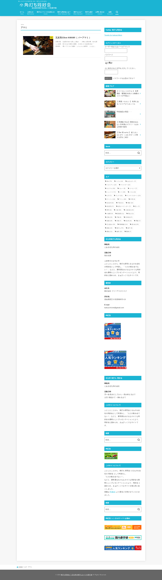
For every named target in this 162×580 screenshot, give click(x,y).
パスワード (109, 55)
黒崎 (128, 231)
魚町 (119, 231)
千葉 (120, 203)
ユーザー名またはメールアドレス (117, 47)
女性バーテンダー (124, 206)
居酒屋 (120, 213)
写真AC (113, 492)
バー (122, 192)
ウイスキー (125, 185)
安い (137, 206)
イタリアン (111, 185)
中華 (132, 199)
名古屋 (110, 206)
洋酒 (118, 221)
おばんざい (131, 181)
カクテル (111, 188)
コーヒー (133, 188)
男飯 (138, 221)
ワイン (122, 199)
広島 (109, 217)
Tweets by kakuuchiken (113, 35)
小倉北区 (129, 210)
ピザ (109, 195)
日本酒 (128, 217)
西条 (109, 228)
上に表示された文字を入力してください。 (121, 68)
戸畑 (118, 217)
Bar (109, 181)
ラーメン (111, 199)
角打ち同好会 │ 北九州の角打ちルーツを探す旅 (76, 575)
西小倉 (135, 224)
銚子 (130, 228)
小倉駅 (110, 213)
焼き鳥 (128, 221)
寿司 (109, 210)
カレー (122, 188)
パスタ (132, 192)
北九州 (110, 203)
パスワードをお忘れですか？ (124, 78)
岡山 (131, 213)
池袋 (109, 221)
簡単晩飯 (123, 224)
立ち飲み (111, 224)
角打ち (119, 228)
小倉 (118, 210)
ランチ (119, 195)
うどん (119, 181)
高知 (109, 231)
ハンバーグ (111, 192)
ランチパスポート (134, 195)
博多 (130, 203)
